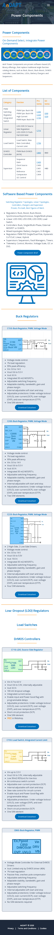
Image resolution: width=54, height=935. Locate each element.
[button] (27, 253)
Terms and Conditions (27, 928)
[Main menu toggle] (48, 5)
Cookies (43, 928)
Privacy (11, 928)
